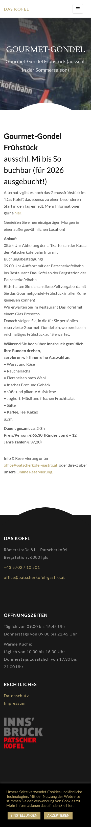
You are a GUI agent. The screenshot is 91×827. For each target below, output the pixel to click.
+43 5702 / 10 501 (22, 567)
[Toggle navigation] (78, 9)
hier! (18, 212)
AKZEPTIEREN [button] (58, 815)
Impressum (15, 703)
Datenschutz (16, 695)
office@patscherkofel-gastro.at (31, 465)
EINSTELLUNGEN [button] (24, 815)
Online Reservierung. (34, 471)
